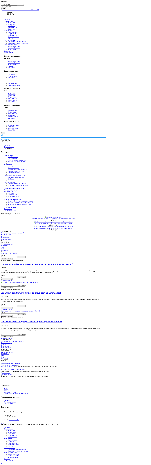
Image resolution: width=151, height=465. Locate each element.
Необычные (11, 94)
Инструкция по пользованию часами (16, 393)
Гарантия (7, 400)
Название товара (6, 234)
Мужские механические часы (17, 160)
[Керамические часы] (5, 373)
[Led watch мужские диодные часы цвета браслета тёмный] (53, 226)
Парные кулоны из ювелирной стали (19, 204)
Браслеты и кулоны (10, 452)
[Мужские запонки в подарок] (10, 363)
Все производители (7, 244)
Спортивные (12, 97)
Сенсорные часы (13, 125)
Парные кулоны (13, 64)
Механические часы (10, 190)
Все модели (11, 67)
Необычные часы (10, 191)
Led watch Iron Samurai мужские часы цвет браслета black (53, 223)
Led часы (11, 126)
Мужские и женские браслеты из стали (20, 202)
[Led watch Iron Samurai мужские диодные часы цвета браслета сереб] (53, 217)
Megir (2, 247)
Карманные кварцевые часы (17, 449)
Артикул (3, 236)
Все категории (8, 460)
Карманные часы (9, 182)
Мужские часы (8, 155)
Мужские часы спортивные (16, 161)
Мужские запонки (6, 366)
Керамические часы (14, 172)
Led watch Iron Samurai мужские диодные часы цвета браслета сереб (53, 219)
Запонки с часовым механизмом (14, 176)
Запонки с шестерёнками (16, 177)
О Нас (6, 389)
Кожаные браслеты (14, 63)
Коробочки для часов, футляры (14, 188)
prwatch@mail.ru (14, 420)
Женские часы (9, 165)
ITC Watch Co (5, 245)
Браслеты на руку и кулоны (13, 199)
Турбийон (11, 179)
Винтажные (11, 115)
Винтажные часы (13, 168)
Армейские (11, 95)
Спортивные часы (10, 210)
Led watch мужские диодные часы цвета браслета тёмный (53, 228)
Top (2, 463)
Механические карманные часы (18, 185)
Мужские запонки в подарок (10, 365)
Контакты (7, 390)
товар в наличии (6, 239)
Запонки (10, 66)
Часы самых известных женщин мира (13, 370)
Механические (12, 76)
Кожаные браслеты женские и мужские (20, 201)
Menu (2, 133)
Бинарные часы (13, 128)
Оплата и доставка (10, 402)
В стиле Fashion (13, 117)
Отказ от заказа (9, 403)
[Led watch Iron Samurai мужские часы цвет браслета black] (53, 222)
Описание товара (6, 280)
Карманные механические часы (18, 451)
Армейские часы (13, 157)
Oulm (2, 248)
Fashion (10, 166)
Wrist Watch (4, 250)
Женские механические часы (17, 169)
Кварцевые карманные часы (17, 183)
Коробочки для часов (14, 83)
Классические (12, 100)
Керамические (12, 110)
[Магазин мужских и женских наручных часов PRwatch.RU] (20, 10)
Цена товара (5, 237)
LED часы (11, 193)
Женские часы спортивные (16, 171)
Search (3, 8)
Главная (7, 427)
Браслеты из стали (14, 61)
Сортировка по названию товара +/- (12, 233)
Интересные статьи (10, 392)
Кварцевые (11, 74)
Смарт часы (8, 209)
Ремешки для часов (14, 85)
